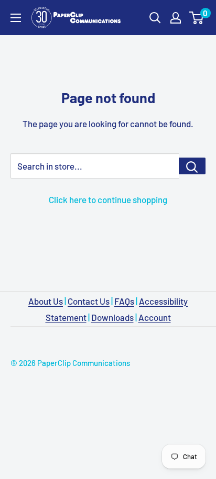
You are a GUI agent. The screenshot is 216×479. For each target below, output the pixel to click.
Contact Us (89, 301)
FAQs (124, 301)
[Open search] (155, 18)
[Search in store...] (192, 166)
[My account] (175, 18)
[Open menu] (15, 18)
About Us (45, 301)
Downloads (112, 317)
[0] (196, 18)
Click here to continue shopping (108, 199)
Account (154, 317)
